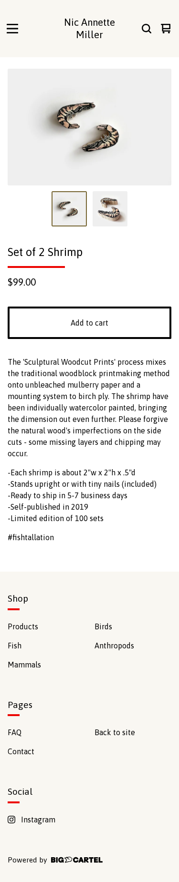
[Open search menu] (146, 28)
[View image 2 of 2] (110, 208)
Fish (14, 645)
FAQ (14, 732)
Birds (103, 626)
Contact (21, 751)
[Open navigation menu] (12, 28)
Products (23, 626)
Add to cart (89, 322)
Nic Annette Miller (89, 28)
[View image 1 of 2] (69, 208)
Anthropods (114, 645)
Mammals (24, 664)
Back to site (115, 732)
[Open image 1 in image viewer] (89, 127)
